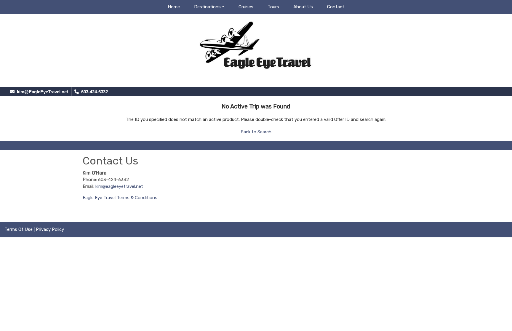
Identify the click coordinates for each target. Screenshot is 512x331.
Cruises (246, 6)
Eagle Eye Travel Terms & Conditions (120, 197)
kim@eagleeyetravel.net (119, 186)
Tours (273, 6)
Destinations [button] (207, 6)
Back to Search (256, 132)
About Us (303, 6)
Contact (335, 6)
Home (174, 6)
